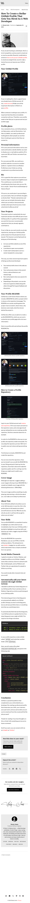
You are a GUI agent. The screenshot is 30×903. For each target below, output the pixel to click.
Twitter (12, 730)
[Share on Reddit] (16, 768)
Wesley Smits (14, 824)
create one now (8, 103)
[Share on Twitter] (9, 768)
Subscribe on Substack (13, 789)
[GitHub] (20, 896)
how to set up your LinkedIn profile (17, 57)
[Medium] (23, 896)
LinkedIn (5, 730)
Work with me (8, 746)
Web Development (15, 9)
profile (6, 108)
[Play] (26, 26)
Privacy (19, 900)
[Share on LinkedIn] (13, 768)
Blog (7, 9)
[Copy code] (26, 623)
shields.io (6, 545)
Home (2, 9)
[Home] (2, 3)
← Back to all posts (5, 854)
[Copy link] (20, 768)
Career (3, 754)
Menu (26, 3)
